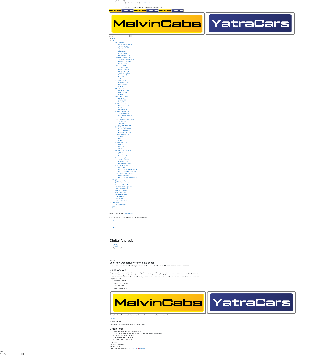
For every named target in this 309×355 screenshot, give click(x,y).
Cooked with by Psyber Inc (138, 348)
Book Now (113, 221)
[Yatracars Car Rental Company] (121, 10)
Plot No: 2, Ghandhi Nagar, (133, 7)
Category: (117, 280)
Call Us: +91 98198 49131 (132, 3)
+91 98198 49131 (146, 3)
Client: (116, 283)
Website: (116, 288)
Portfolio (115, 246)
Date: (115, 286)
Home (115, 244)
